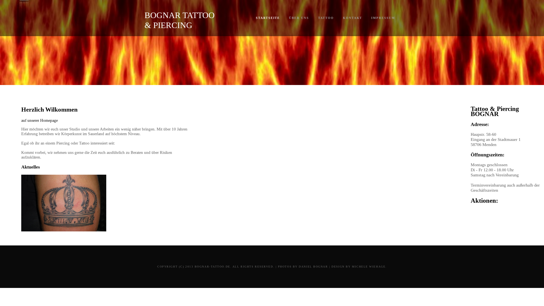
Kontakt (352, 18)
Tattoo (326, 18)
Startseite (268, 18)
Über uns (299, 18)
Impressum (383, 18)
